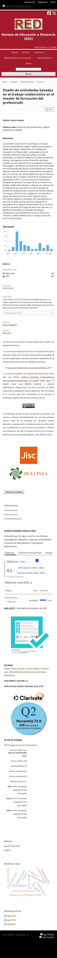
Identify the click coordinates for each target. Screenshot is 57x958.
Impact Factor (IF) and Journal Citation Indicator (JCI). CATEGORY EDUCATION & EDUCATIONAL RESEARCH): (26, 672)
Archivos (26, 52)
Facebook (20, 934)
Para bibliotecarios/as (13, 518)
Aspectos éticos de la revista (17, 58)
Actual (14, 52)
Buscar (29, 74)
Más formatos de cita (13, 313)
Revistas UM (30, 2)
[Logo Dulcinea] (28, 473)
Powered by (14, 750)
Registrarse (42, 2)
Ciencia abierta (44, 58)
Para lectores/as (10, 510)
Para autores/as (10, 514)
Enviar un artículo (14, 492)
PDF (50, 109)
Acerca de (39, 52)
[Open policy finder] (29, 454)
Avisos (28, 63)
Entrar (53, 2)
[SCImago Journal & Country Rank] (20, 745)
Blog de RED (8, 934)
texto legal (45, 380)
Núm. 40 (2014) (27, 82)
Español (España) (12, 846)
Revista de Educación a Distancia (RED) (28, 36)
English (7, 850)
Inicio (5, 82)
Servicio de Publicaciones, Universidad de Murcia (27, 368)
